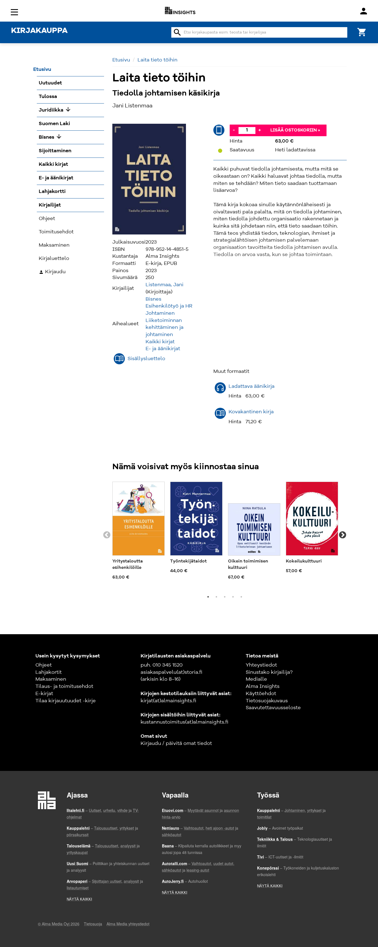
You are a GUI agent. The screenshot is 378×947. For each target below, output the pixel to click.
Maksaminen (50, 679)
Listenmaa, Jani (164, 284)
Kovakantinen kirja (251, 411)
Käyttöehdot (261, 693)
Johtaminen (160, 313)
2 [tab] (216, 597)
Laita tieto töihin (157, 60)
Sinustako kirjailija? (269, 672)
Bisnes (153, 299)
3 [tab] (224, 597)
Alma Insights (262, 686)
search (177, 32)
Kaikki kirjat (160, 341)
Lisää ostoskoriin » (295, 130)
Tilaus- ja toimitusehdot (64, 686)
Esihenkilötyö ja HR (169, 306)
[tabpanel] (138, 531)
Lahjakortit (48, 672)
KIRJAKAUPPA (39, 31)
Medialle (256, 679)
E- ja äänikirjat (163, 348)
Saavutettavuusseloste (273, 707)
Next (342, 535)
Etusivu (121, 60)
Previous (107, 535)
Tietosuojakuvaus (267, 700)
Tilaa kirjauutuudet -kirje (65, 700)
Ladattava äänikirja (252, 386)
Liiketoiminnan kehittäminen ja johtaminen (164, 327)
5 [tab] (241, 597)
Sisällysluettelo (146, 358)
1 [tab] (208, 597)
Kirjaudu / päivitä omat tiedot (176, 743)
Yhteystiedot (261, 665)
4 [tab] (233, 597)
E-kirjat (44, 693)
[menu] (15, 12)
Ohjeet (43, 665)
